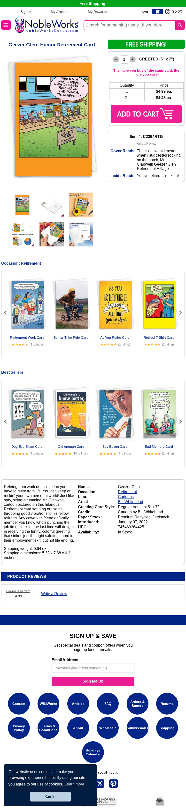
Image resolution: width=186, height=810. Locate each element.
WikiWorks (48, 704)
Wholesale (107, 728)
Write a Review (146, 143)
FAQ (107, 704)
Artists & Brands (137, 704)
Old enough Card (71, 446)
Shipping (167, 728)
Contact (18, 704)
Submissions (137, 728)
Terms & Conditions (48, 728)
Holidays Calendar (93, 752)
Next (178, 312)
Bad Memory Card (159, 446)
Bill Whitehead (130, 502)
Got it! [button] (50, 797)
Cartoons (126, 497)
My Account (60, 12)
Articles (78, 704)
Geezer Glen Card (18, 591)
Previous (7, 312)
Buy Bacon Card (114, 446)
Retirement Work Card (27, 337)
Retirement (31, 263)
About (78, 728)
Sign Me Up (93, 681)
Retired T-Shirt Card (159, 337)
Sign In (26, 12)
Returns (167, 704)
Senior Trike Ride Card (71, 337)
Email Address (65, 660)
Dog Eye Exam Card (27, 446)
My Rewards (97, 12)
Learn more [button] (74, 784)
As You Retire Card (115, 337)
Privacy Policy (19, 728)
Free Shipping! (93, 3)
